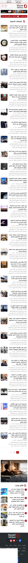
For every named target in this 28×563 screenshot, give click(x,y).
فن (20, 548)
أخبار (19, 545)
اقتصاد (24, 548)
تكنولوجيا (24, 551)
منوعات (18, 551)
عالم (13, 548)
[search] (2, 6)
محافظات (8, 548)
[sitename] (14, 535)
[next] (10, 452)
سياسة (15, 545)
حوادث (6, 545)
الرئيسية (24, 545)
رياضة (17, 548)
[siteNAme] (22, 6)
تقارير (11, 545)
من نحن (21, 554)
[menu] (5, 6)
